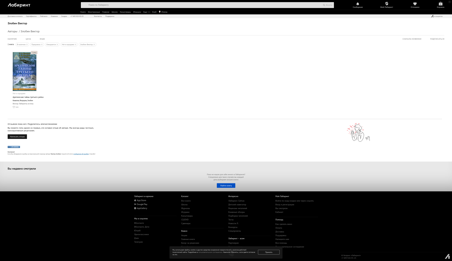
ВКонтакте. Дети (141, 226)
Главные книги (188, 239)
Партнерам (233, 243)
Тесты (231, 219)
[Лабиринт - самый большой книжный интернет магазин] (41, 4)
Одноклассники (141, 234)
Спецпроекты (234, 231)
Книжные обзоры (236, 212)
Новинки (54, 16)
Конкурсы (232, 227)
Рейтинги (43, 16)
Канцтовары (125, 12)
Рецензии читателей (237, 208)
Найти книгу (226, 185)
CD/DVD (185, 219)
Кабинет (279, 212)
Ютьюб (137, 230)
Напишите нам (282, 239)
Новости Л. (233, 223)
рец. (34, 52)
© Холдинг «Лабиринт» (351, 255)
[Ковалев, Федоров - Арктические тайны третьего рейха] (24, 90)
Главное (105, 12)
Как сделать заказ (283, 224)
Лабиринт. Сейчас (236, 200)
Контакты (98, 16)
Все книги (186, 200)
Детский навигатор (237, 204)
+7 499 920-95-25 (77, 16)
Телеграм (138, 241)
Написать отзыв (17, 136)
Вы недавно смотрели (22, 168)
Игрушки (137, 12)
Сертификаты (31, 16)
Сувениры (185, 223)
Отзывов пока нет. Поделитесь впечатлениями (32, 124)
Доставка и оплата (15, 16)
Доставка (279, 231)
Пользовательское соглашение (289, 246)
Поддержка (109, 16)
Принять (268, 252)
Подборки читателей (238, 215)
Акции (184, 235)
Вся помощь (281, 243)
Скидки (64, 16)
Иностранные (94, 12)
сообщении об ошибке (81, 154)
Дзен (136, 238)
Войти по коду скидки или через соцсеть (294, 200)
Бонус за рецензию (190, 243)
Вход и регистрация (284, 204)
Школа (115, 12)
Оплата (278, 227)
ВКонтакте (139, 223)
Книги (83, 12)
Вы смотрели (281, 208)
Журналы (185, 208)
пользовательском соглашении (210, 252)
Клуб (154, 12)
